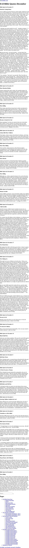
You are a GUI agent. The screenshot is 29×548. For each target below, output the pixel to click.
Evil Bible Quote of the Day (9, 529)
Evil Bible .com (3, 547)
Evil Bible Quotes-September (11, 540)
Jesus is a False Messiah (10, 523)
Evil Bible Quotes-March (10, 533)
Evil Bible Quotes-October (11, 541)
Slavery (7, 501)
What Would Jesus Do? (10, 527)
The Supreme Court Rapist (8, 512)
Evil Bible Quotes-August (10, 539)
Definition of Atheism (7, 545)
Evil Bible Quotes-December (11, 543)
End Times (7, 519)
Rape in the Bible (9, 502)
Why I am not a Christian (10, 528)
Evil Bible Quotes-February (11, 531)
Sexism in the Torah (9, 524)
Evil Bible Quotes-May (10, 535)
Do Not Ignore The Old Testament (10, 516)
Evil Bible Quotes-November (11, 542)
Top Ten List (8, 510)
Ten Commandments (9, 525)
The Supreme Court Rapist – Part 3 (12, 515)
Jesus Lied (7, 505)
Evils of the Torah (9, 518)
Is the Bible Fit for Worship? (11, 522)
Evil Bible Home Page (7, 499)
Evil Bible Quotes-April (10, 534)
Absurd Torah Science (10, 521)
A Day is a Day (8, 517)
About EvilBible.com (10, 511)
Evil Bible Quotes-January (11, 530)
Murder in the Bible (9, 500)
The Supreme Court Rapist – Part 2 (12, 513)
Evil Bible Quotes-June (10, 536)
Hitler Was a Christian (10, 506)
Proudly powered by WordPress (14, 547)
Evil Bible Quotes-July (10, 537)
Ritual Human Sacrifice (10, 504)
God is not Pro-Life (9, 508)
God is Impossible (9, 507)
